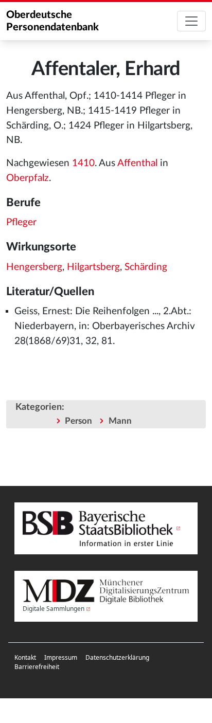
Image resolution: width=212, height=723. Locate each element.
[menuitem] (25, 657)
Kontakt (25, 657)
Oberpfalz (27, 178)
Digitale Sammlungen (53, 608)
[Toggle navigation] (191, 21)
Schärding (146, 267)
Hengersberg (34, 267)
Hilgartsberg (93, 267)
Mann (120, 421)
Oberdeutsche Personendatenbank (52, 21)
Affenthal (137, 163)
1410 (83, 163)
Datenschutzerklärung (117, 657)
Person (78, 421)
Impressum (60, 657)
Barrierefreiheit (36, 666)
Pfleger (21, 222)
